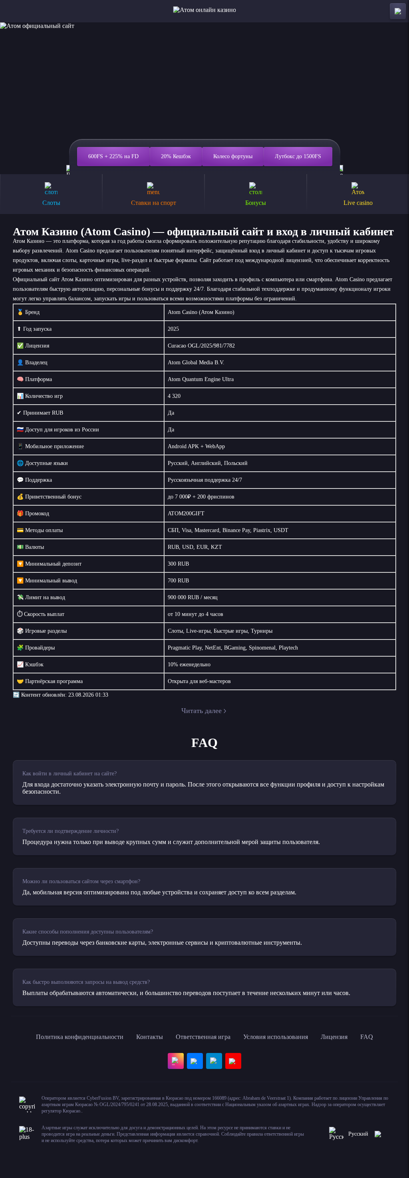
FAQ (366, 1036)
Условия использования (275, 1036)
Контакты (149, 1036)
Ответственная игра (203, 1036)
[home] (204, 11)
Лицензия (334, 1036)
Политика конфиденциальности (79, 1036)
